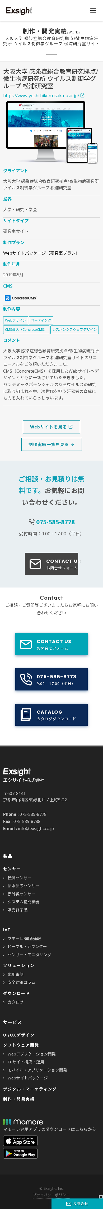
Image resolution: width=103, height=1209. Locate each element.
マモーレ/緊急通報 (24, 938)
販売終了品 (17, 909)
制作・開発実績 (19, 1099)
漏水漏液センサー (23, 885)
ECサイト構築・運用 (26, 1061)
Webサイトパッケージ (28, 1077)
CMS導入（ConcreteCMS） (26, 329)
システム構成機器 (23, 901)
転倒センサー (19, 877)
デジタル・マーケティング (30, 1089)
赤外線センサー (21, 893)
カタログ (16, 1002)
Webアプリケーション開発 (32, 1054)
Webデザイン (15, 320)
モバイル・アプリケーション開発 (37, 1070)
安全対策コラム (21, 982)
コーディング (41, 320)
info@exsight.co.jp (36, 828)
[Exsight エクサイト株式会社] (17, 10)
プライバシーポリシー (51, 1194)
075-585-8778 (55, 522)
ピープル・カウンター (27, 946)
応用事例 (16, 974)
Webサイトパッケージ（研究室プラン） (41, 253)
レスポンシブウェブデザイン (74, 329)
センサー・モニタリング (29, 954)
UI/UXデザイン (19, 1035)
